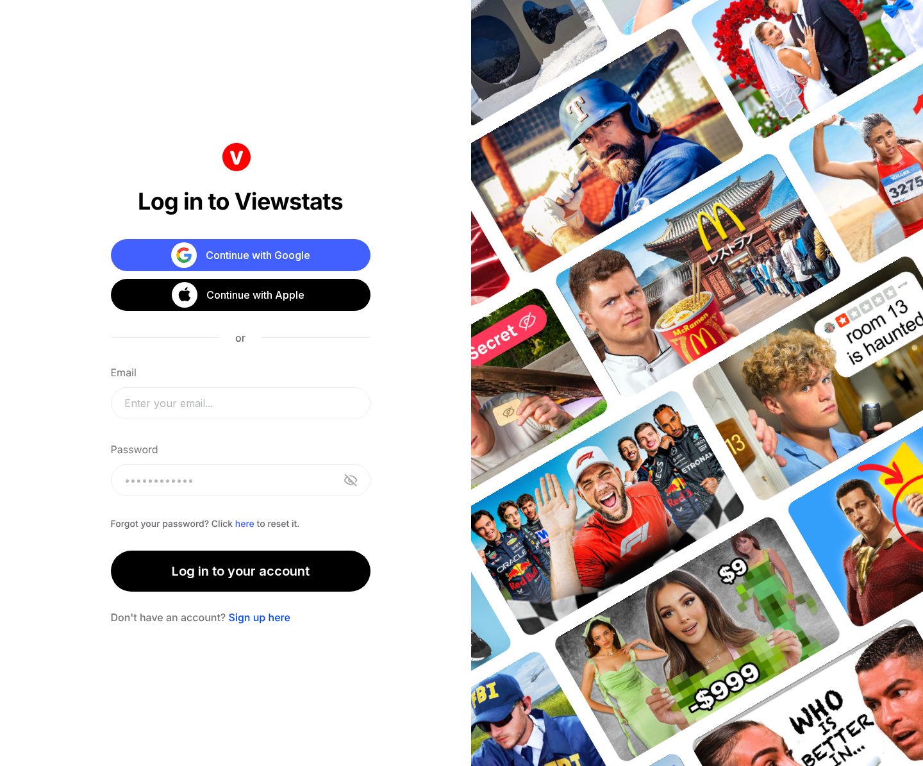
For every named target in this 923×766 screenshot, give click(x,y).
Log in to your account (241, 571)
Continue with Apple (255, 294)
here (244, 524)
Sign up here (259, 617)
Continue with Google (258, 255)
